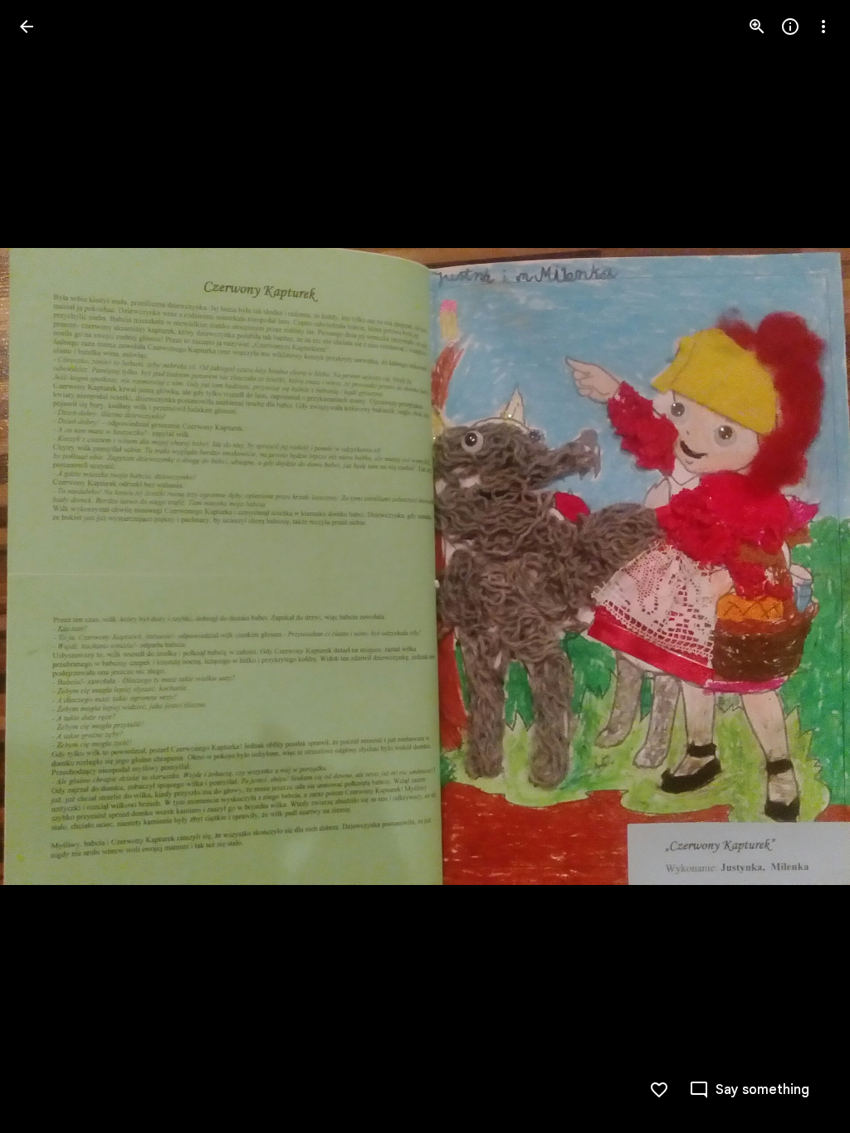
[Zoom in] (757, 26)
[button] (46, 566)
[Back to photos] (26, 26)
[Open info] (790, 26)
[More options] (823, 26)
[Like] (659, 1090)
